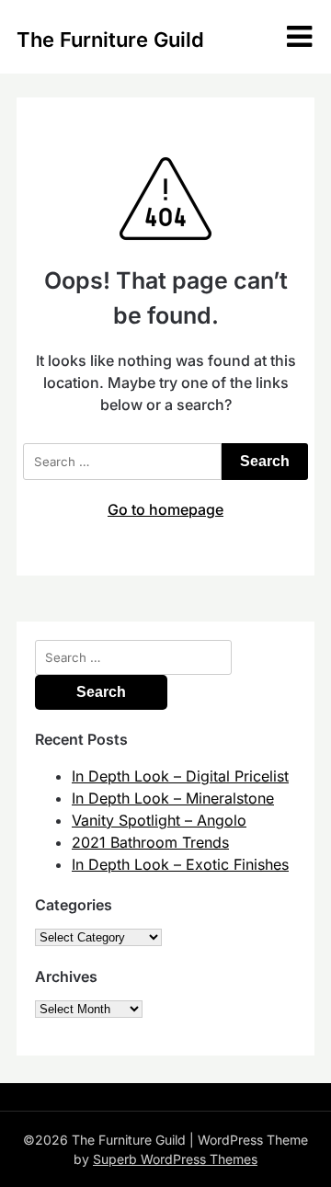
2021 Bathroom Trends (150, 842)
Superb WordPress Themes (175, 1159)
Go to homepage (165, 509)
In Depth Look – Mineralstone (173, 798)
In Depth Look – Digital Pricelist (180, 776)
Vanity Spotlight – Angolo (159, 820)
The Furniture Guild (110, 39)
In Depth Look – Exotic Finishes (180, 864)
